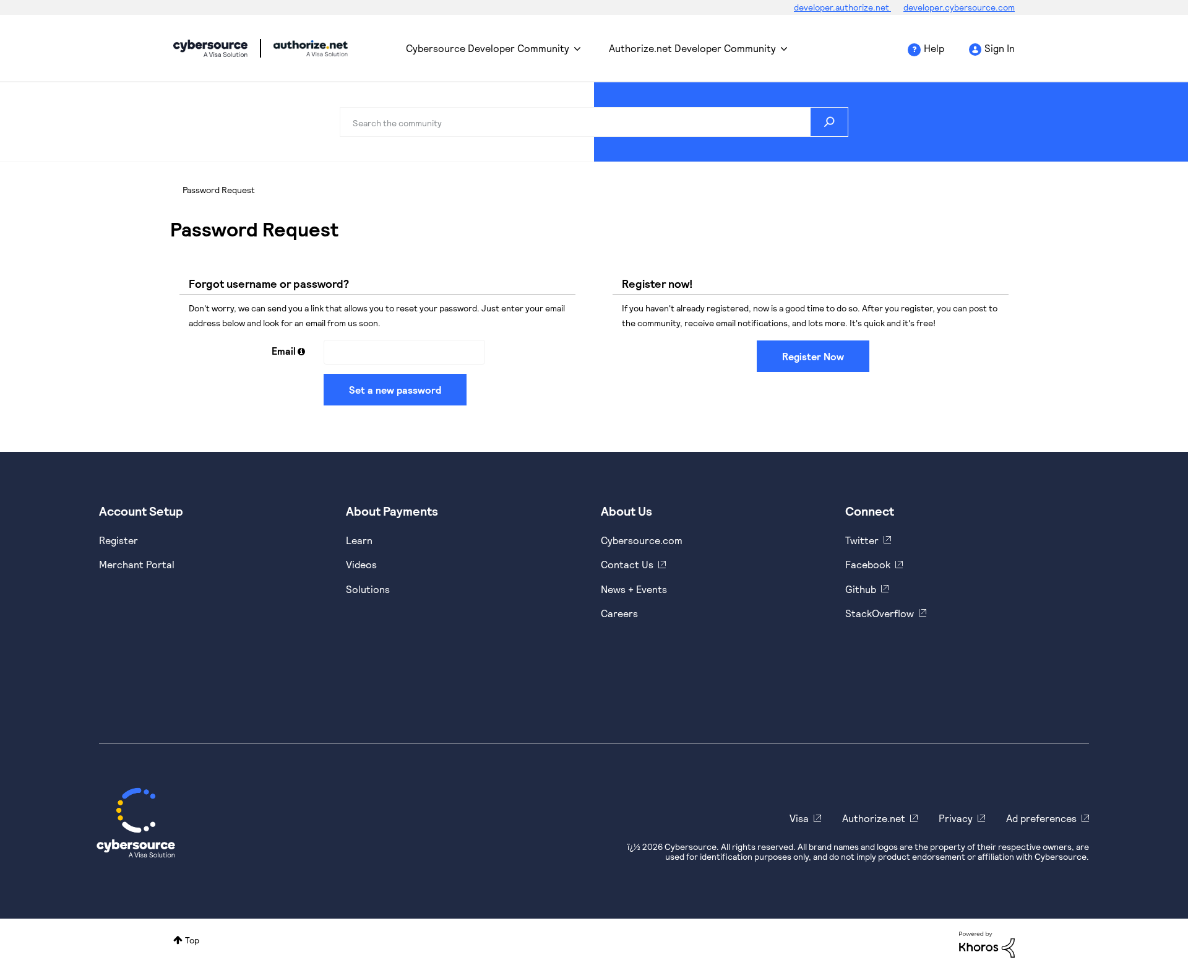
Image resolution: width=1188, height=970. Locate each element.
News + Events (634, 589)
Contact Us (627, 564)
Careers (619, 613)
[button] (301, 351)
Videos (361, 564)
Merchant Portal (136, 564)
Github (860, 589)
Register (118, 540)
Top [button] (192, 940)
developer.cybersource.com (959, 7)
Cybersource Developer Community (210, 48)
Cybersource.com (641, 540)
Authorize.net (873, 818)
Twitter (862, 540)
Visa (799, 818)
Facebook (867, 564)
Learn (359, 540)
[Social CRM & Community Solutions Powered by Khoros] (987, 943)
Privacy (956, 818)
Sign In (999, 48)
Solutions (368, 589)
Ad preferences (1041, 818)
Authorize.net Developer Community (692, 48)
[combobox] (594, 122)
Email (284, 351)
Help (934, 48)
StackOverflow (879, 613)
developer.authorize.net (842, 7)
